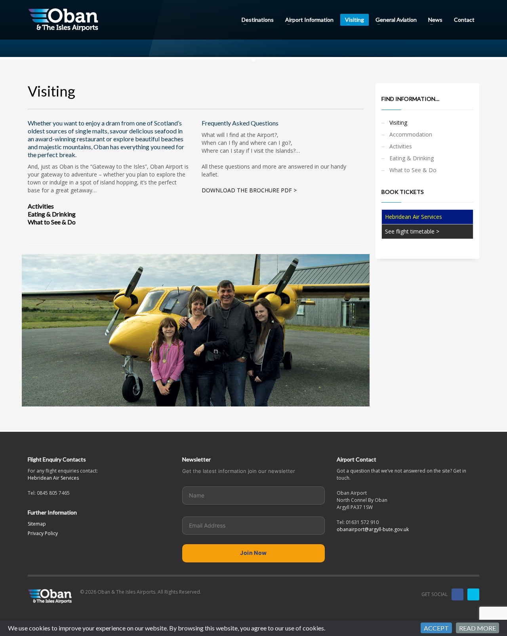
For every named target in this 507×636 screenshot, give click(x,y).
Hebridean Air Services (53, 478)
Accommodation (410, 134)
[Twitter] (473, 594)
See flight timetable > (412, 231)
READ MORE (477, 628)
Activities (41, 206)
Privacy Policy (43, 533)
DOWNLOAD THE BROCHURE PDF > (249, 190)
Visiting (398, 122)
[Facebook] (457, 594)
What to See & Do (52, 222)
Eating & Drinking (52, 214)
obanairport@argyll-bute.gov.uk (373, 529)
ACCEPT (436, 628)
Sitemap (37, 523)
